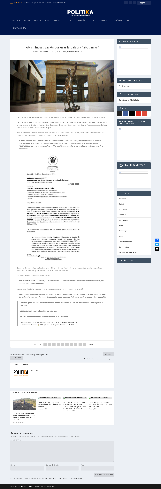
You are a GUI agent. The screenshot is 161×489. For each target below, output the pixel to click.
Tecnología (123, 231)
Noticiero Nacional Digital (37, 20)
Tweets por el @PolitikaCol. (129, 100)
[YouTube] (138, 113)
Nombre (14, 465)
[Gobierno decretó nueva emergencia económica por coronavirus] (100, 398)
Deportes (122, 215)
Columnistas (124, 247)
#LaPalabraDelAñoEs (27, 281)
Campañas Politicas (85, 20)
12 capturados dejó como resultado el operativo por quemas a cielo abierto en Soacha (24, 416)
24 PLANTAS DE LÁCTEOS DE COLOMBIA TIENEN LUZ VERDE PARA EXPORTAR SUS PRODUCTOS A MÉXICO (74, 405)
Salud (129, 20)
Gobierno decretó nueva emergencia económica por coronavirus (100, 404)
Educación (123, 209)
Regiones (103, 20)
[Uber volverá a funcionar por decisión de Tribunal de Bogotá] (49, 398)
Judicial (64, 52)
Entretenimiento (125, 242)
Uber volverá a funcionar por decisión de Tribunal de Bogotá (49, 404)
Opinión (56, 20)
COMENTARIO (15, 440)
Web (82, 465)
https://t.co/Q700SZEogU (66, 322)
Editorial (122, 199)
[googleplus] (144, 113)
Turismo (122, 236)
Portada (16, 20)
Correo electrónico (53, 465)
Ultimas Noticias (73, 52)
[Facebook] (125, 113)
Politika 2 (46, 52)
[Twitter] (157, 244)
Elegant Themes (26, 486)
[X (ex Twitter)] (119, 113)
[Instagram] (132, 113)
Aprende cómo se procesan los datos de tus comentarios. (62, 478)
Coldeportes (123, 220)
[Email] (157, 249)
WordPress (51, 486)
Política (67, 20)
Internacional (19, 28)
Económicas (117, 20)
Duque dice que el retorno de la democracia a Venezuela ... (46, 3)
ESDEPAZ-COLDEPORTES (128, 252)
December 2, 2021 (67, 325)
